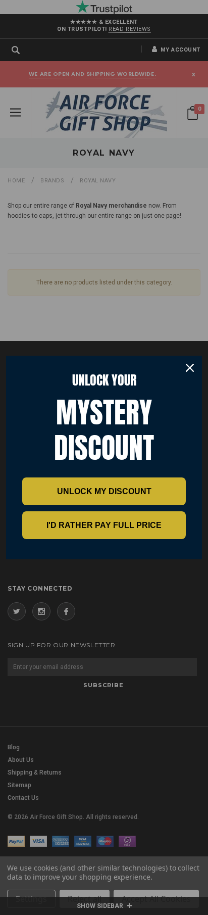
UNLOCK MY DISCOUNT (104, 491)
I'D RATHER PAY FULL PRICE (104, 525)
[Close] (190, 368)
